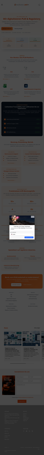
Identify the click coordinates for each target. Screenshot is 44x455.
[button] (22, 234)
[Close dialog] (32, 217)
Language (14, 232)
